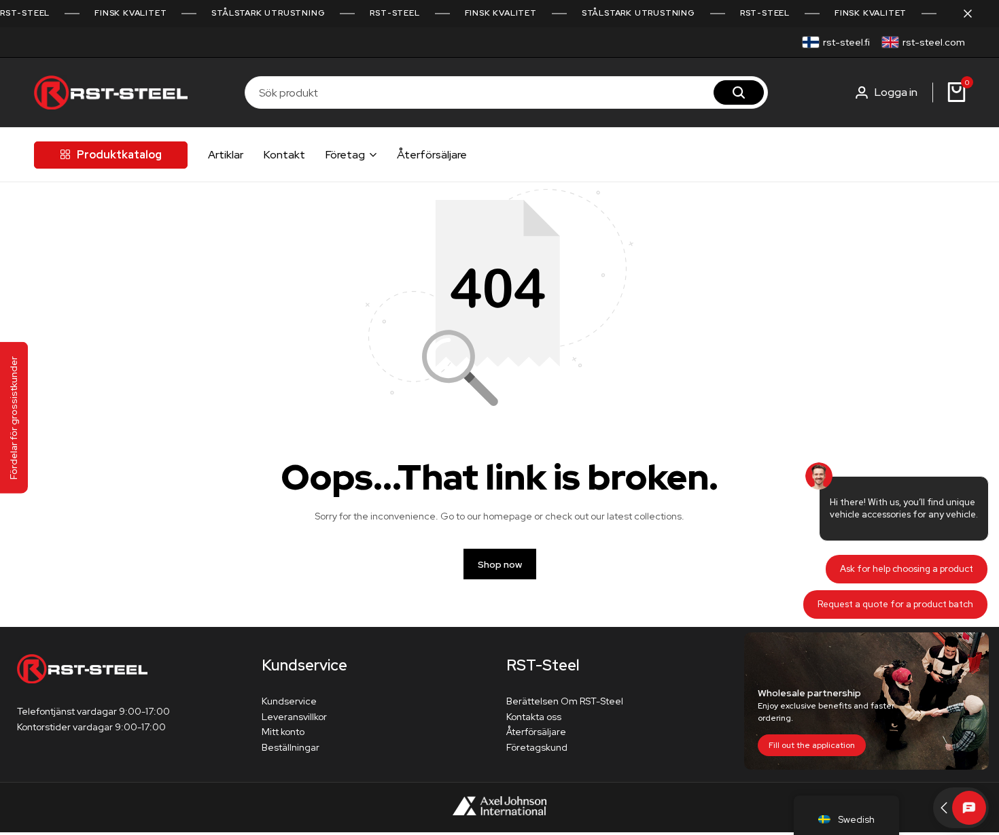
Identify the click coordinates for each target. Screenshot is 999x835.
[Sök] (739, 92)
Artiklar (225, 155)
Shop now (500, 564)
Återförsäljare (432, 155)
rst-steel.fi (846, 42)
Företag (345, 155)
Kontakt (284, 155)
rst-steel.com (933, 42)
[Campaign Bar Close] (974, 13)
